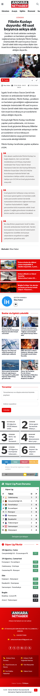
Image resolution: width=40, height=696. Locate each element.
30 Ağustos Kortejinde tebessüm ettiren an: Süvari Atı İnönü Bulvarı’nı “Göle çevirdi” (13, 452)
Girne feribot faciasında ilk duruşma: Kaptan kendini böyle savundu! (20, 692)
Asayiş (14, 11)
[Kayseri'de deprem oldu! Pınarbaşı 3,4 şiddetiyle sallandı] (10, 344)
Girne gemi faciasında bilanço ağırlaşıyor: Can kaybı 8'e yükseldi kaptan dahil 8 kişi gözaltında (10, 375)
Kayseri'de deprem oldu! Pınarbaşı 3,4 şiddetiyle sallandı (9, 352)
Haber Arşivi (28, 671)
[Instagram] (18, 648)
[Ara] (37, 4)
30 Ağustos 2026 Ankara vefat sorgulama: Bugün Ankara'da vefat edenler (12, 426)
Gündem (5, 11)
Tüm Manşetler (28, 665)
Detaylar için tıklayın (20, 537)
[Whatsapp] (26, 648)
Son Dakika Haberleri (8, 672)
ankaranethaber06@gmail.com (21, 639)
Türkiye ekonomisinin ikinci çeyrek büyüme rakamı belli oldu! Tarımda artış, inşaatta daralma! (34, 439)
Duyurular (11, 421)
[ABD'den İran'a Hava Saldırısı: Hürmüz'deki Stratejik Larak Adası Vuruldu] (29, 344)
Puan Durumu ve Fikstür (10, 666)
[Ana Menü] (2, 4)
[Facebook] (10, 648)
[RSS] (29, 648)
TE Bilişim (25, 683)
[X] (14, 648)
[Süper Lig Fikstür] (37, 545)
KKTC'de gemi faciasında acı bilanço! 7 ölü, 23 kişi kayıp (13, 439)
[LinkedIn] (22, 648)
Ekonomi (31, 11)
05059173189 (21, 635)
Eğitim (22, 11)
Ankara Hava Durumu (9, 659)
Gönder (6, 410)
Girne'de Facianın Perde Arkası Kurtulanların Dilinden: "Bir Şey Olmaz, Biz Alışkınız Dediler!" (29, 375)
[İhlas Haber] (7, 301)
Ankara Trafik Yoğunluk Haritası (27, 659)
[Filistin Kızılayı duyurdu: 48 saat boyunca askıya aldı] (20, 66)
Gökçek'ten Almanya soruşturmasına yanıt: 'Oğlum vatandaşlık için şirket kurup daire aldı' (29, 331)
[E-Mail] (15, 304)
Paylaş (6, 80)
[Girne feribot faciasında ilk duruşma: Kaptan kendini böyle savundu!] (10, 322)
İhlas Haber (7, 85)
